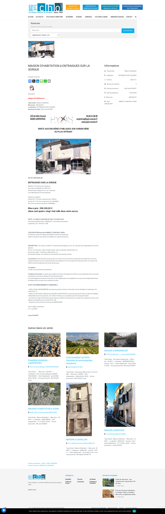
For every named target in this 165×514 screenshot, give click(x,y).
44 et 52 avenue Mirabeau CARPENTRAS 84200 (44, 367)
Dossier (79, 17)
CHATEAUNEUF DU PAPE (75, 367)
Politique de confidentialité (98, 507)
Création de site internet (38, 507)
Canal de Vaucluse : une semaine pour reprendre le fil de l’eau (125, 481)
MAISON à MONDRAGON (116, 350)
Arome (62, 507)
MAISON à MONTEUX (114, 430)
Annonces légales (117, 17)
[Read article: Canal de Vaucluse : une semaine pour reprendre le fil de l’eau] (108, 482)
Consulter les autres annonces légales (110, 7)
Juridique (88, 17)
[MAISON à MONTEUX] (120, 405)
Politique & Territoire (54, 17)
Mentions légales (112, 507)
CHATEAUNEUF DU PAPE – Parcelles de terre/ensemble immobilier (79, 360)
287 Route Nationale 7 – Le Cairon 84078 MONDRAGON (122, 354)
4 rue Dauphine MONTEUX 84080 (116, 434)
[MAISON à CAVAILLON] (82, 409)
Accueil (31, 17)
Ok (134, 511)
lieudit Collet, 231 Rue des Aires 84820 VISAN (43, 412)
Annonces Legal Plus (131, 507)
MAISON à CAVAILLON (76, 439)
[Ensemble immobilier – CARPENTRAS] (44, 344)
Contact (129, 17)
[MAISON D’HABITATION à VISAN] (44, 394)
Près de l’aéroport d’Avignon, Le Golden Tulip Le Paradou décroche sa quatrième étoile (125, 492)
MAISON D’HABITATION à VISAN (43, 409)
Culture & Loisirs (101, 17)
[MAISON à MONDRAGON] (120, 339)
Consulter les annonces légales (91, 7)
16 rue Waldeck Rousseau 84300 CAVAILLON (81, 443)
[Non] (163, 511)
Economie (69, 17)
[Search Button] (135, 16)
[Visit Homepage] (45, 7)
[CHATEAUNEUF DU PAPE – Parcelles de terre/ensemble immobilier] (82, 343)
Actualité (39, 17)
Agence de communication (53, 507)
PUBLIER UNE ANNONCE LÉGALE (73, 7)
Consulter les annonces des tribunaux (132, 7)
